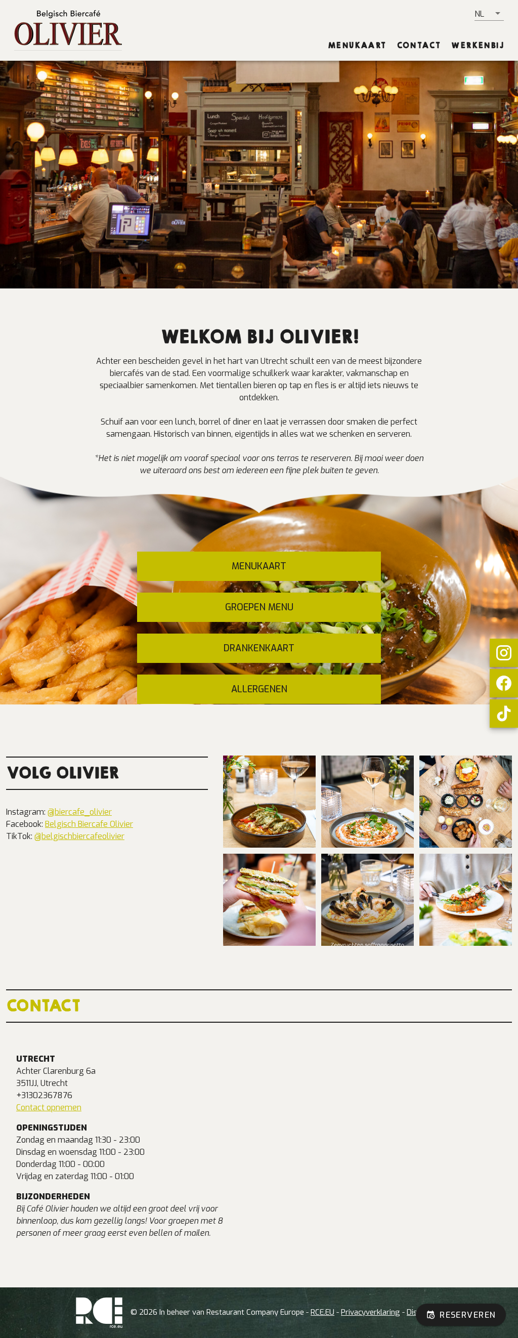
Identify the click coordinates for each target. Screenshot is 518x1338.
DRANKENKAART (259, 648)
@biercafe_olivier (80, 812)
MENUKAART (259, 566)
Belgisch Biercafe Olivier (89, 824)
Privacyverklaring (370, 1312)
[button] (489, 13)
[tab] (357, 45)
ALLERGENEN (259, 689)
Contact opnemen (48, 1107)
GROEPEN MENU (259, 607)
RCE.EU (322, 1312)
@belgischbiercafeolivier (79, 836)
